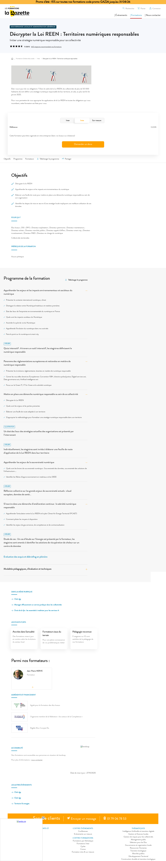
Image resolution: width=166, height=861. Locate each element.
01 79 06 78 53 (116, 819)
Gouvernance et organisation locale (138, 845)
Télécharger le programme (49, 159)
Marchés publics (138, 854)
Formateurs (29, 159)
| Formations (136, 15)
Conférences (83, 831)
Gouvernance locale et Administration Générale (33, 27)
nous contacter (37, 760)
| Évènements (120, 15)
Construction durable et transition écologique (138, 859)
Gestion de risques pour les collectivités (138, 837)
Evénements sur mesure (83, 834)
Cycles (83, 847)
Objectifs (7, 159)
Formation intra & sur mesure (83, 852)
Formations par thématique (83, 841)
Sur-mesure (96, 121)
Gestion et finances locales (138, 834)
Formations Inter (83, 844)
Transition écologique (138, 851)
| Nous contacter (153, 15)
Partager (68, 159)
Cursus (83, 849)
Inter (68, 121)
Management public (138, 840)
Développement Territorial (138, 856)
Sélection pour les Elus (138, 843)
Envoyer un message (83, 819)
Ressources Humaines (138, 848)
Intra (82, 121)
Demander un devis (83, 144)
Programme (17, 159)
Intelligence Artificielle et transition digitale (138, 831)
